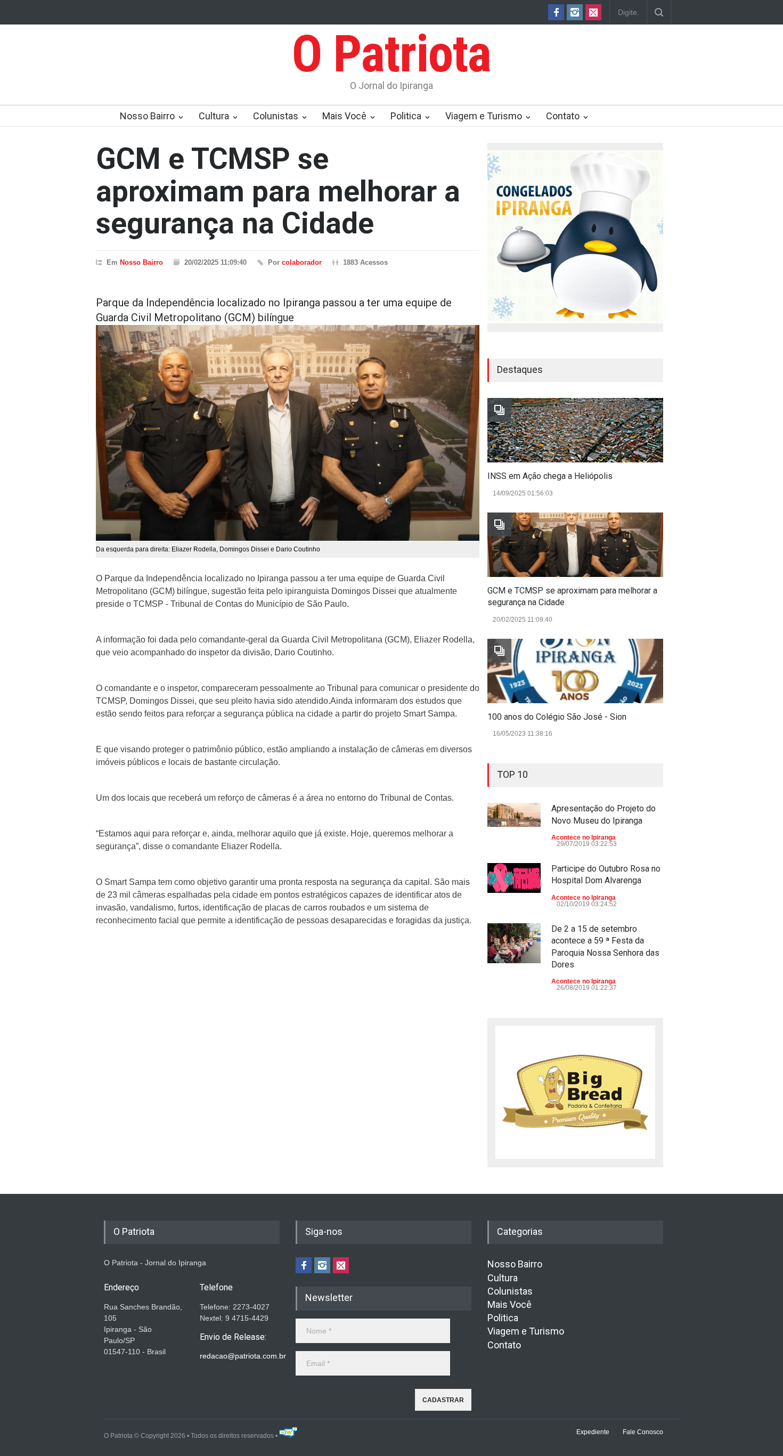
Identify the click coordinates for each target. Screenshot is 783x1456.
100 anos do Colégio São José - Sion (556, 717)
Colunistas (275, 115)
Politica (405, 115)
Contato (563, 115)
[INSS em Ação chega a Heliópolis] (575, 430)
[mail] (593, 12)
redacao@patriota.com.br (243, 1356)
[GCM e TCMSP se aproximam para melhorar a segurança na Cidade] (575, 545)
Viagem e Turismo (483, 115)
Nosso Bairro (147, 115)
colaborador (302, 262)
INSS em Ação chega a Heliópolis (550, 476)
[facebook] (556, 12)
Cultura (214, 115)
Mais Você (344, 115)
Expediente (592, 1432)
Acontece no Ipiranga (583, 837)
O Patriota (391, 54)
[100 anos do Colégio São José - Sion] (575, 671)
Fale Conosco (643, 1432)
